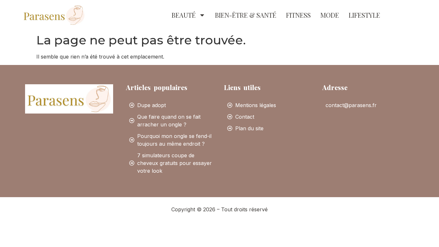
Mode (329, 15)
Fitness (298, 15)
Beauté (184, 15)
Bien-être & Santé (245, 15)
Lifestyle (364, 15)
